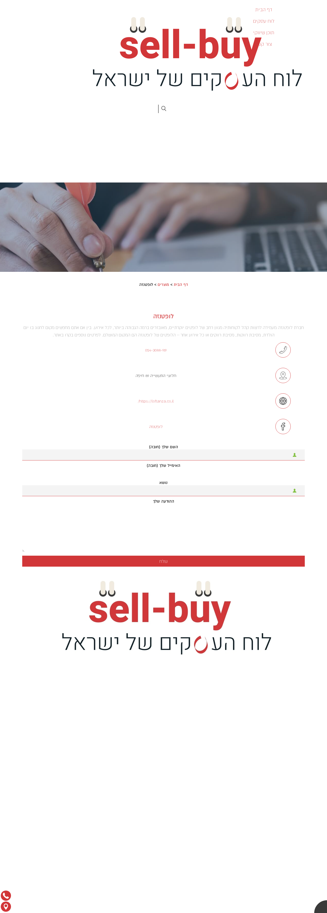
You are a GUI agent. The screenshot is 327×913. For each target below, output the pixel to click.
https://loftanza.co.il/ (156, 401)
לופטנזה (156, 426)
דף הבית (181, 284)
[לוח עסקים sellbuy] (194, 54)
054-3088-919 (156, 350)
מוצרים (163, 284)
